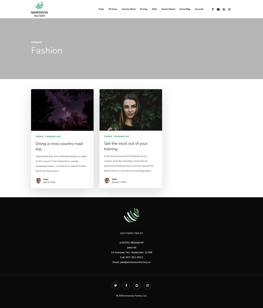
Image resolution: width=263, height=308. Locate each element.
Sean (45, 179)
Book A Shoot (168, 9)
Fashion (40, 136)
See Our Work (128, 9)
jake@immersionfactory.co (135, 262)
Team (101, 9)
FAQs (154, 9)
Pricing (143, 9)
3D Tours (113, 9)
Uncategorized (52, 136)
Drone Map (185, 9)
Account (199, 9)
